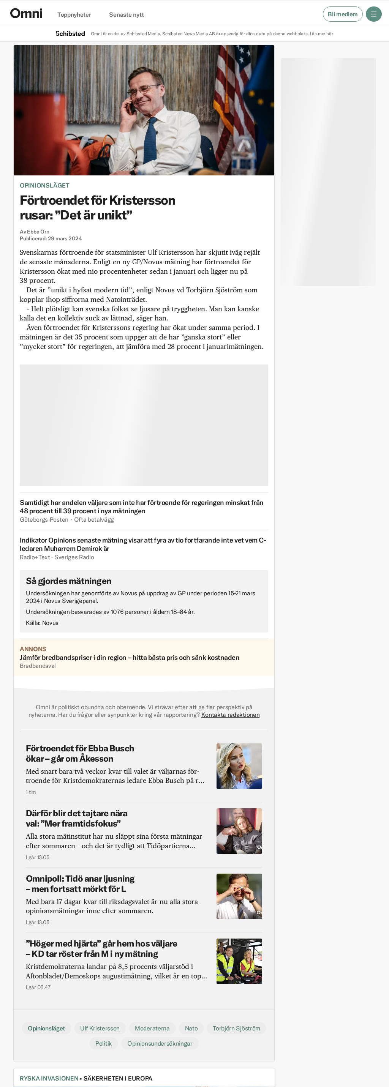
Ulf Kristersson (100, 1028)
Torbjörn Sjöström (236, 1028)
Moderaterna (152, 1028)
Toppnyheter (74, 14)
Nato (191, 1028)
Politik (103, 1043)
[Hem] (26, 13)
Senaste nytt (126, 14)
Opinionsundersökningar (160, 1043)
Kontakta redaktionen (230, 714)
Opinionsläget (44, 185)
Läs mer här (321, 33)
